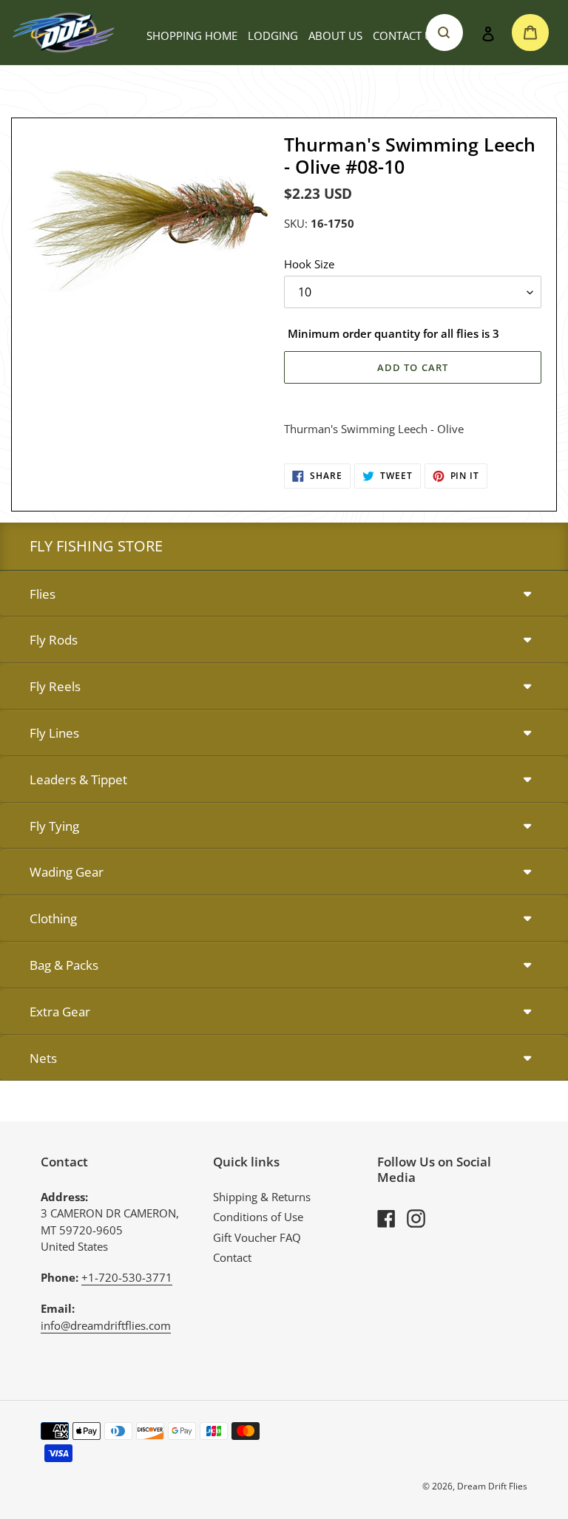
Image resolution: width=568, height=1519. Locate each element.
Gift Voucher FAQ (257, 1237)
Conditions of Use (258, 1216)
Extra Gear (60, 1011)
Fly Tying (54, 826)
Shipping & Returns (262, 1196)
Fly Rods (54, 639)
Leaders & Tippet (78, 779)
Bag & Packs (64, 964)
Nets (43, 1058)
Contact (232, 1257)
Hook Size (309, 263)
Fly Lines (54, 732)
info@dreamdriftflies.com (106, 1325)
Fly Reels (55, 686)
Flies (42, 593)
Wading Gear (67, 871)
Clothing (53, 918)
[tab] (284, 594)
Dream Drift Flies (492, 1486)
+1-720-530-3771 (126, 1277)
